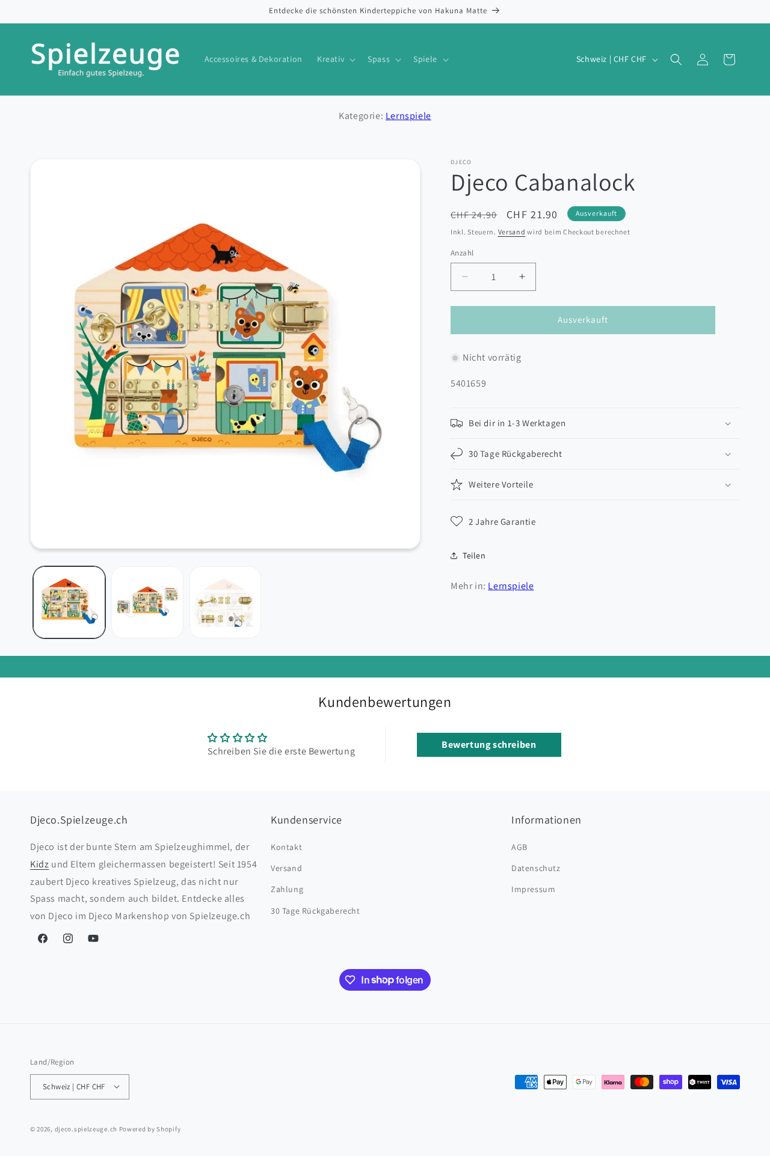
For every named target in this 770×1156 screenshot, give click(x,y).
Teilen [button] (474, 555)
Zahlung (287, 889)
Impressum (533, 889)
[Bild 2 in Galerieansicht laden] (147, 602)
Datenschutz (536, 868)
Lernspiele (408, 115)
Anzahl (462, 253)
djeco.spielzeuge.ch (86, 1128)
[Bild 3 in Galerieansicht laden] (225, 602)
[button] (335, 59)
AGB (519, 847)
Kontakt (286, 847)
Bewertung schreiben (489, 744)
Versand (512, 231)
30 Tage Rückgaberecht (315, 910)
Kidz (39, 864)
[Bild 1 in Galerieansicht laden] (69, 602)
